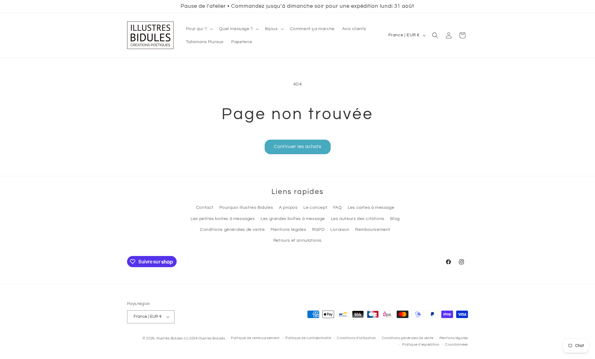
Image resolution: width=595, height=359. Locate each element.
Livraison (339, 229)
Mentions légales (288, 229)
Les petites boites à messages (223, 219)
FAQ (337, 207)
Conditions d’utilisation (356, 338)
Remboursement (372, 229)
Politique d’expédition (420, 344)
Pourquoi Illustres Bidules (246, 207)
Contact (205, 207)
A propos (288, 207)
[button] (198, 28)
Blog (394, 219)
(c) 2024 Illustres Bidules (204, 338)
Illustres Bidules (169, 338)
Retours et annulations (297, 240)
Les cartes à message (371, 207)
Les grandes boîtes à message (293, 219)
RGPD (318, 229)
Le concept (315, 207)
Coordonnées (456, 344)
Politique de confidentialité (308, 338)
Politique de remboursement (255, 338)
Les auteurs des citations (358, 219)
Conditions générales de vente (232, 229)
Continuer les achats (297, 146)
